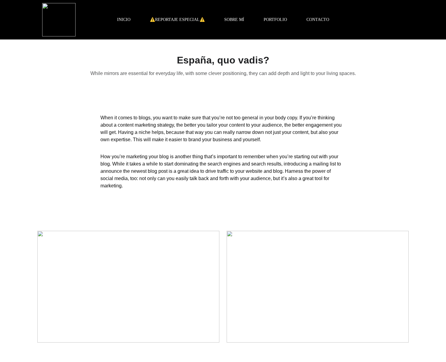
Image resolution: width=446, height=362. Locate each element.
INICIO (123, 19)
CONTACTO (317, 19)
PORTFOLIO (275, 19)
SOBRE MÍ (234, 19)
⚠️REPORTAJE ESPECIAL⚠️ (177, 19)
